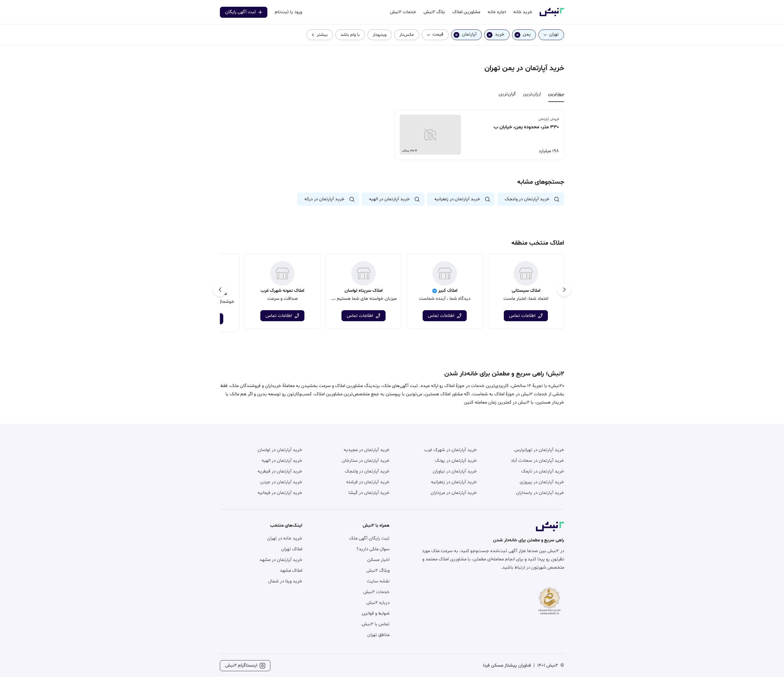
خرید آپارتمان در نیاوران (455, 471)
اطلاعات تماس (522, 316)
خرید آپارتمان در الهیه (282, 460)
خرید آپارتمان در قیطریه (280, 471)
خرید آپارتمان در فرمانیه (280, 493)
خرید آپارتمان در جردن (281, 482)
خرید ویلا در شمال (285, 581)
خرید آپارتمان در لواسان (280, 450)
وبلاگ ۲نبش (378, 570)
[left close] (517, 35)
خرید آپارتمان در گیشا (369, 493)
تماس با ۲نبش (376, 624)
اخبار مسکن (378, 560)
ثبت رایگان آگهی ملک (369, 538)
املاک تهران (291, 549)
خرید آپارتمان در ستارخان (366, 460)
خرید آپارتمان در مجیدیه (367, 450)
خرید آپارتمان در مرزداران (454, 493)
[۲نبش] (552, 15)
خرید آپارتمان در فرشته (368, 482)
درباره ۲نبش (378, 603)
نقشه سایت (378, 581)
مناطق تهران (378, 635)
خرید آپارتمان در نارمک (542, 471)
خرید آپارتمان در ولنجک (367, 471)
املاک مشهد (291, 570)
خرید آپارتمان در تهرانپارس (539, 450)
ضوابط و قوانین (376, 613)
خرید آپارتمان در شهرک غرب (450, 450)
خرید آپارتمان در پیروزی (542, 482)
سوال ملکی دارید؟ (373, 549)
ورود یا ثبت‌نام (288, 12)
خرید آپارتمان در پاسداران (540, 493)
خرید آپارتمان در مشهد (280, 560)
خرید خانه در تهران (284, 538)
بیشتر (322, 35)
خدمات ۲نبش (376, 592)
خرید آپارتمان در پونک (456, 460)
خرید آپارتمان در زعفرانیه (454, 482)
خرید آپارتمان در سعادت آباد (537, 460)
